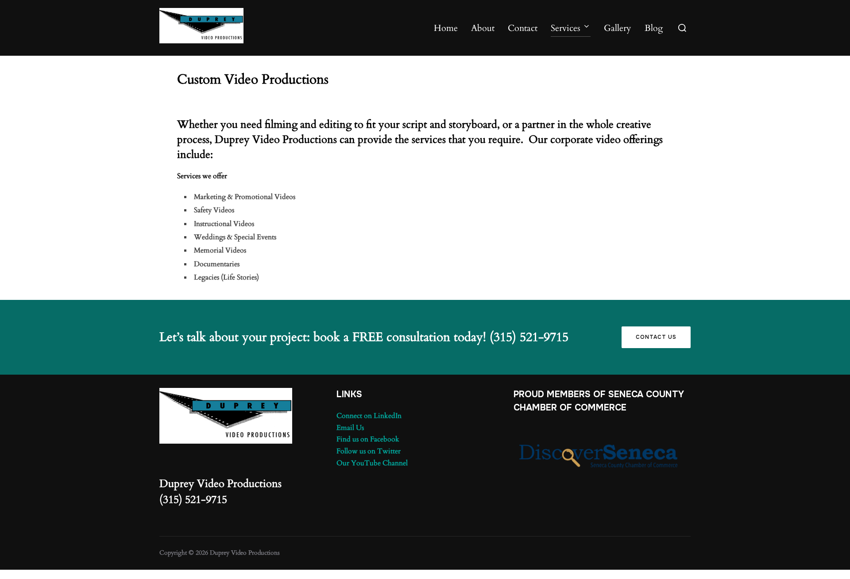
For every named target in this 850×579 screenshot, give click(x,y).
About (483, 28)
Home (446, 28)
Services (565, 28)
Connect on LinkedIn (369, 416)
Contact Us (656, 337)
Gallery (617, 28)
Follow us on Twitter (368, 451)
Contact (522, 28)
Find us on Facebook (367, 439)
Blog (654, 28)
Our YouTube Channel (372, 463)
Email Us (350, 428)
